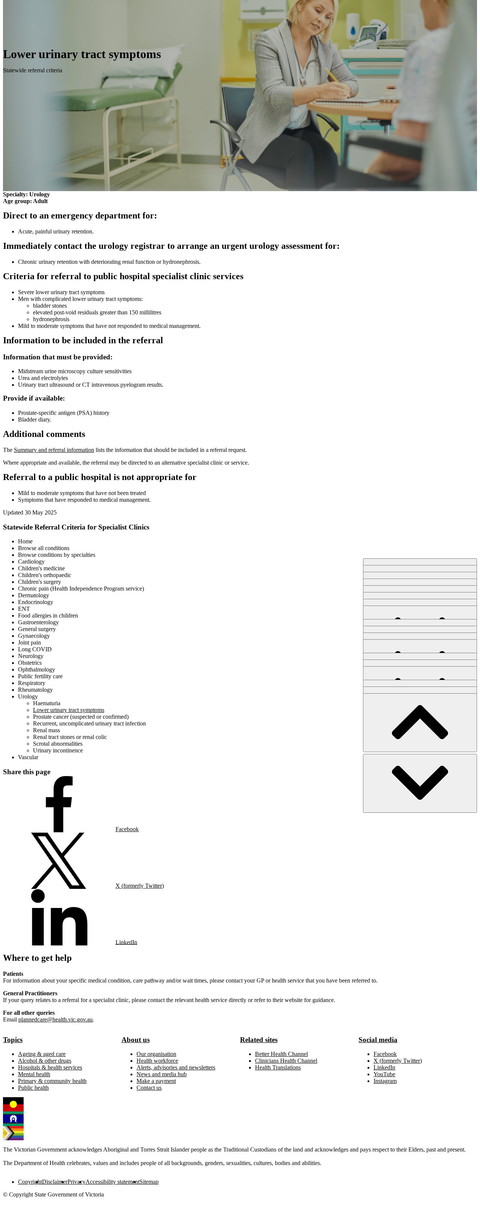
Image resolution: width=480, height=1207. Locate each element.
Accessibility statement (113, 1182)
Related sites (259, 1040)
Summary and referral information (54, 450)
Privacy (77, 1182)
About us (136, 1040)
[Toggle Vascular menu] (420, 783)
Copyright (30, 1182)
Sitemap (149, 1182)
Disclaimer (55, 1182)
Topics (12, 1040)
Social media (378, 1040)
